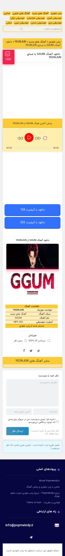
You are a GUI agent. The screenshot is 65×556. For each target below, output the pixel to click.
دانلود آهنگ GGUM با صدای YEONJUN (44, 55)
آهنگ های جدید (40, 13)
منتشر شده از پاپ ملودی (31, 326)
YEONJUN (20, 42)
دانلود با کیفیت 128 (32, 210)
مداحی (7, 13)
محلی (9, 23)
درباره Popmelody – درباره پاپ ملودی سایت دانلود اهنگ (35, 495)
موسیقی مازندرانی (36, 18)
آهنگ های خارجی (21, 13)
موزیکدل (33, 335)
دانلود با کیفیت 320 (32, 223)
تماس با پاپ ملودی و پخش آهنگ (43, 487)
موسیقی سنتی (38, 23)
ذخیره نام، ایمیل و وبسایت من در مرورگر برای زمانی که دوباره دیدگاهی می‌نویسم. (31, 421)
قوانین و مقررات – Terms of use (43, 502)
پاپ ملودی (56, 13)
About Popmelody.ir (49, 480)
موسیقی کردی (54, 18)
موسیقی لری (55, 23)
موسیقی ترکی (17, 18)
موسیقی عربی (21, 23)
